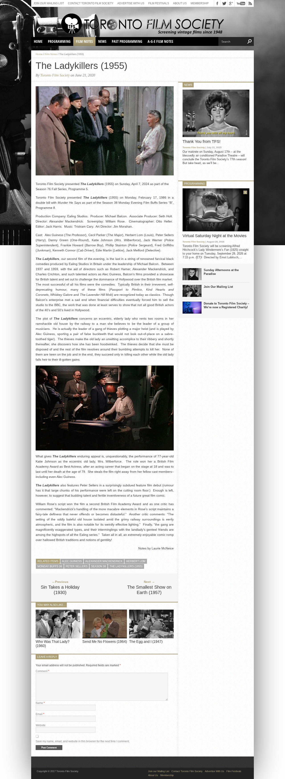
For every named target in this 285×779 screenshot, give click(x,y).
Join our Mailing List (48, 3)
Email (40, 714)
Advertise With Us (130, 3)
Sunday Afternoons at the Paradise (221, 271)
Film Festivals (158, 3)
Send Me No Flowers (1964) (104, 641)
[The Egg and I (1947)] (151, 637)
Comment (42, 671)
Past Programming (127, 41)
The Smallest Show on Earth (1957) (149, 590)
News (102, 41)
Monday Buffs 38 (49, 566)
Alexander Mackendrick (103, 561)
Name (40, 703)
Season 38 (98, 566)
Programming (59, 41)
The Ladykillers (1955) (126, 566)
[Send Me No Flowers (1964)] (104, 637)
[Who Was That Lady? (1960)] (58, 637)
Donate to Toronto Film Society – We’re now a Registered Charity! (226, 305)
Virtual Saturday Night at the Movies (214, 236)
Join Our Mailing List (218, 286)
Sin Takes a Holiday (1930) (60, 590)
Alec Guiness (72, 561)
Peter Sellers (77, 566)
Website (40, 725)
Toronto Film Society (55, 75)
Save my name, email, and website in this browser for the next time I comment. (83, 741)
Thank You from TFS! (201, 141)
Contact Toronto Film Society (90, 3)
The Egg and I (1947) (146, 641)
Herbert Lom (135, 561)
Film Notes (84, 41)
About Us (180, 3)
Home (38, 41)
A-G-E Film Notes (160, 41)
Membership (200, 3)
